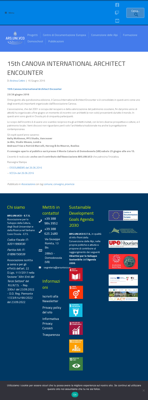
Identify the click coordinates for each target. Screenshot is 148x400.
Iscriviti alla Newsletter (50, 298)
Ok (75, 394)
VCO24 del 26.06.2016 (21, 173)
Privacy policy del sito (51, 310)
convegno (58, 184)
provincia (69, 184)
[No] (143, 390)
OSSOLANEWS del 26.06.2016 (25, 167)
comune (48, 184)
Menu (11, 12)
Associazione (28, 184)
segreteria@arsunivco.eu (57, 267)
